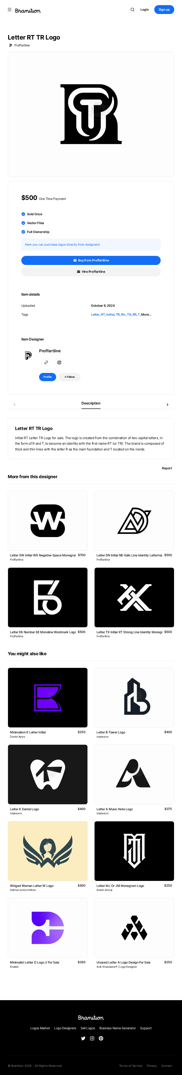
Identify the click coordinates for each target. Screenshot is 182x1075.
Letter (95, 314)
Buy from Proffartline (93, 260)
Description (90, 403)
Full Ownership (38, 232)
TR (118, 314)
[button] (167, 404)
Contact (166, 1065)
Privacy (152, 1065)
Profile (48, 376)
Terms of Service (130, 1065)
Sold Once (34, 214)
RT (103, 314)
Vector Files (35, 223)
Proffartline (22, 45)
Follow (70, 376)
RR (134, 314)
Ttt (129, 314)
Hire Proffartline (93, 271)
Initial (110, 314)
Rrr (123, 314)
